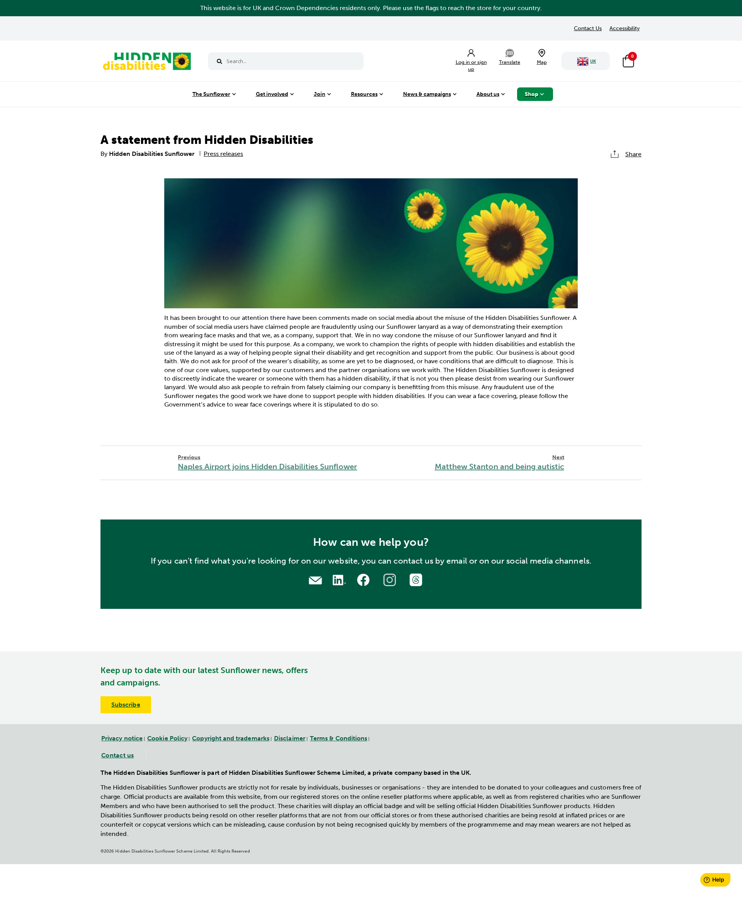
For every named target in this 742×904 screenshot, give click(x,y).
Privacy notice (122, 738)
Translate (509, 62)
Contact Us (588, 28)
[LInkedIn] (338, 578)
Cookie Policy (167, 738)
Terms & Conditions (338, 738)
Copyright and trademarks (230, 738)
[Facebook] (364, 578)
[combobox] (286, 61)
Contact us (117, 755)
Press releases (223, 153)
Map (542, 62)
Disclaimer (289, 738)
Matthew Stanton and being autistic (499, 463)
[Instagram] (391, 578)
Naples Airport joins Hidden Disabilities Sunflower (267, 463)
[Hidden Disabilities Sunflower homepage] (146, 63)
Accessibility (624, 28)
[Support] (315, 579)
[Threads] (417, 578)
